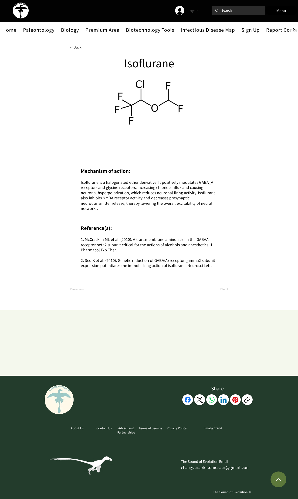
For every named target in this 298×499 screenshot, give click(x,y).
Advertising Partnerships (126, 430)
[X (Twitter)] (199, 399)
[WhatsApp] (211, 399)
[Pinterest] (235, 399)
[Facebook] (187, 399)
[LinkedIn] (223, 399)
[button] (39, 29)
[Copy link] (247, 399)
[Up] (278, 479)
